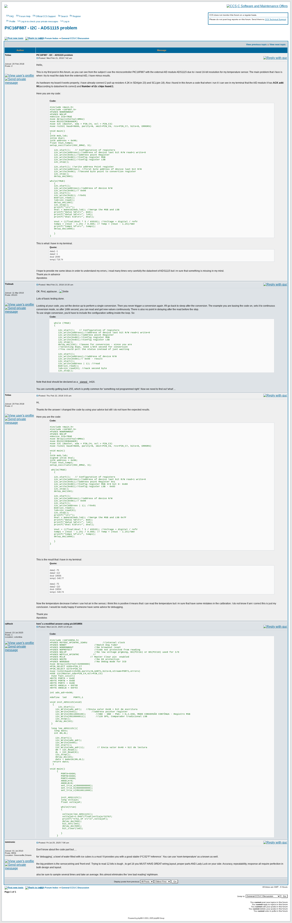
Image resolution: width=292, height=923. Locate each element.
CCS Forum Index (49, 38)
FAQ (11, 16)
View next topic (278, 44)
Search (64, 16)
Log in (66, 21)
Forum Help (24, 16)
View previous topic (256, 44)
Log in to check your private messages (39, 21)
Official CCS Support (46, 16)
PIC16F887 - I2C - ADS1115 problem (41, 27)
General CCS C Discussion (75, 38)
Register (77, 16)
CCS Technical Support (275, 19)
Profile (12, 21)
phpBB (140, 918)
